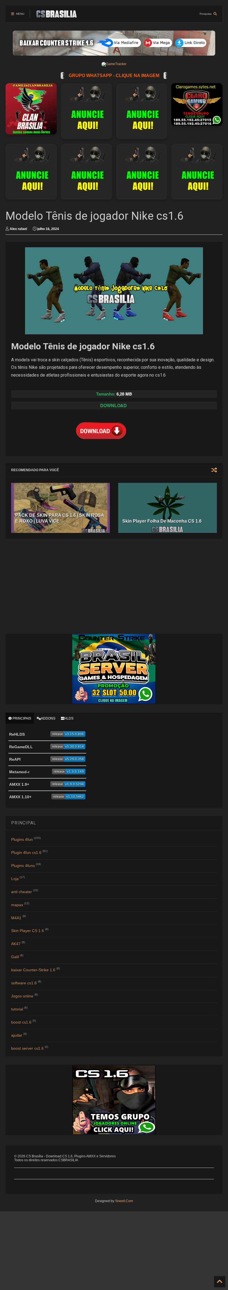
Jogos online (22, 996)
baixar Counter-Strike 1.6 (33, 970)
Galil (15, 957)
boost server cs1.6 (27, 1048)
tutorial (17, 1009)
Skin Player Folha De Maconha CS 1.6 (162, 521)
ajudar (16, 1035)
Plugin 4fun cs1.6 (26, 852)
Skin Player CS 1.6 (27, 930)
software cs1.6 (24, 983)
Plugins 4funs (23, 865)
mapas (17, 905)
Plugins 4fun (22, 839)
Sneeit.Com (124, 1201)
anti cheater (21, 891)
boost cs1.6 (21, 1022)
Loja (15, 878)
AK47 (16, 943)
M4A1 (16, 918)
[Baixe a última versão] (67, 735)
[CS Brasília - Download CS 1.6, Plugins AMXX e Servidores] (56, 15)
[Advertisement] (116, 586)
